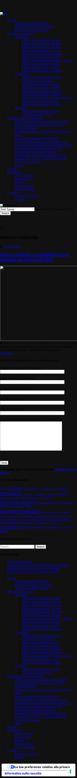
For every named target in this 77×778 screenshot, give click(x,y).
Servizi (11, 578)
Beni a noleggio (24, 733)
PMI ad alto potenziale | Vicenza (41, 608)
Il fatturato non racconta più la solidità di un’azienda (38, 565)
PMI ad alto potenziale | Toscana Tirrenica (47, 655)
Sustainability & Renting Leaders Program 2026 (43, 703)
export (26, 494)
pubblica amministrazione (11, 516)
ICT (68, 494)
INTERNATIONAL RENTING (34, 584)
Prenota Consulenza (26, 753)
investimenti (47, 497)
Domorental (14, 730)
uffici (3, 531)
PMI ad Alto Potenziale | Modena (42, 601)
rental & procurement (44, 516)
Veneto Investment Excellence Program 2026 (41, 679)
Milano (29, 506)
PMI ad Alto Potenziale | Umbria (41, 662)
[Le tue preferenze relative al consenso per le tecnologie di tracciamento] (70, 771)
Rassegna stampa (25, 747)
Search (5, 213)
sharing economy (26, 522)
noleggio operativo (21, 511)
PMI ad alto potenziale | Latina (40, 659)
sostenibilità (10, 526)
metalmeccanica (17, 506)
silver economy (42, 522)
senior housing (60, 519)
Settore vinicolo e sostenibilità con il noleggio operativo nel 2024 (34, 257)
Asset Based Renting (19, 561)
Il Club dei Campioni (27, 720)
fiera (32, 494)
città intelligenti (46, 489)
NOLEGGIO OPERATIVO (32, 581)
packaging (65, 512)
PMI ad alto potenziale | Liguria (41, 642)
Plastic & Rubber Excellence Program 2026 (40, 699)
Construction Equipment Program (35, 710)
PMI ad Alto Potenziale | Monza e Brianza (47, 618)
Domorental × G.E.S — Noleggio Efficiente (41, 716)
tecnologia (69, 527)
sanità (33, 519)
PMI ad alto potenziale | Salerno (41, 669)
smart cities (56, 523)
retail (2, 519)
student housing (55, 527)
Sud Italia (20, 666)
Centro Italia (22, 632)
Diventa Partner (24, 743)
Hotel (18, 723)
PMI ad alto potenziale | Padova (41, 622)
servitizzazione (8, 522)
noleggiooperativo (51, 512)
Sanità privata (44, 519)
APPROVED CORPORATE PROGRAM (40, 713)
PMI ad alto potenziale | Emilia (40, 645)
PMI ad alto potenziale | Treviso (41, 625)
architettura (5, 488)
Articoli (11, 726)
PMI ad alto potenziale (20, 591)
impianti (15, 498)
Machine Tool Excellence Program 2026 (39, 706)
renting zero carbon (64, 516)
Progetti (19, 740)
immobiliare (5, 498)
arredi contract (30, 488)
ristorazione (11, 519)
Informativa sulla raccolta (23, 773)
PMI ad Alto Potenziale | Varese (41, 615)
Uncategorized (11, 246)
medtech (4, 506)
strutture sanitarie (33, 527)
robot (20, 519)
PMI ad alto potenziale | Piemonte (42, 628)
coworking (60, 488)
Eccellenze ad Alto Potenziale (24, 676)
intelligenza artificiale (30, 498)
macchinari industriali (47, 502)
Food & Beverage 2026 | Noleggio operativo (33, 571)
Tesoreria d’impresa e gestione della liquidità (33, 568)
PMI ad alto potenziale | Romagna (42, 649)
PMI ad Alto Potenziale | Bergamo (42, 611)
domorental (10, 493)
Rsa (26, 519)
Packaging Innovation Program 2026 (36, 696)
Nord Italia (21, 595)
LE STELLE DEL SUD (36, 672)
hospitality (52, 494)
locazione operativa (18, 501)
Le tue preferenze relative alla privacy (42, 767)
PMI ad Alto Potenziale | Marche (41, 652)
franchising (41, 494)
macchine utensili (66, 502)
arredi (16, 488)
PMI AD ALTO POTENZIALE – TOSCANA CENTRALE (42, 637)
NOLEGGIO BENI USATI (31, 588)
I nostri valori (23, 737)
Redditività (28, 516)
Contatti (12, 750)
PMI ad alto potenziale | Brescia (41, 598)
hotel (61, 494)
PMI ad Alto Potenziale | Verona (41, 605)
